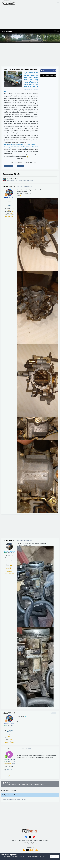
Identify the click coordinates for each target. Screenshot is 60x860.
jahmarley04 (9, 540)
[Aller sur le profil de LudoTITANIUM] (4, 179)
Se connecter (8, 166)
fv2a (9, 749)
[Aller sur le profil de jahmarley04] (9, 546)
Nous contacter (38, 840)
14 (9, 761)
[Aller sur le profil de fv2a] (9, 754)
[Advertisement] (30, 18)
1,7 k (13, 199)
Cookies (45, 840)
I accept (54, 856)
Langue (14, 840)
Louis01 (56, 40)
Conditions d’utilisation (37, 856)
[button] (54, 38)
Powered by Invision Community (30, 843)
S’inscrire (20, 166)
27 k (13, 761)
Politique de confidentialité (25, 840)
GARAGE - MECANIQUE (27, 180)
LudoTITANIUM (13, 178)
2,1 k (13, 552)
